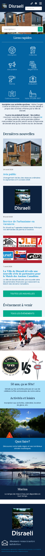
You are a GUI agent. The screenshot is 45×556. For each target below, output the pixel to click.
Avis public (9, 174)
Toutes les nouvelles (22, 294)
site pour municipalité (34, 549)
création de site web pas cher (9, 551)
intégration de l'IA (22, 549)
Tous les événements (22, 313)
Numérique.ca (5, 549)
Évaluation (33, 84)
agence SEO (13, 549)
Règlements (33, 69)
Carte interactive (12, 98)
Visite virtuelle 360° (33, 98)
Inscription (12, 55)
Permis (12, 84)
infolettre (21, 551)
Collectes (33, 55)
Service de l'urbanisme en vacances (19, 222)
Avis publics (12, 69)
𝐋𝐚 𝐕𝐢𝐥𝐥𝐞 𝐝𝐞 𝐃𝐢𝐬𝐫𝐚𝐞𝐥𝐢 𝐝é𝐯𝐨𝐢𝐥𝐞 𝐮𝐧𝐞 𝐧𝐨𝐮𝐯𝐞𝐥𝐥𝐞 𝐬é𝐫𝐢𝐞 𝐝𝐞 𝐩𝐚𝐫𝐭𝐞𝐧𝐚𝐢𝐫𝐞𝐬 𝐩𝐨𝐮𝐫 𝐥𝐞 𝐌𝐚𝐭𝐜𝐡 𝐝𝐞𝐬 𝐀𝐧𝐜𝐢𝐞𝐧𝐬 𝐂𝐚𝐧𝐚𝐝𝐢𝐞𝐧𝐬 (22, 273)
